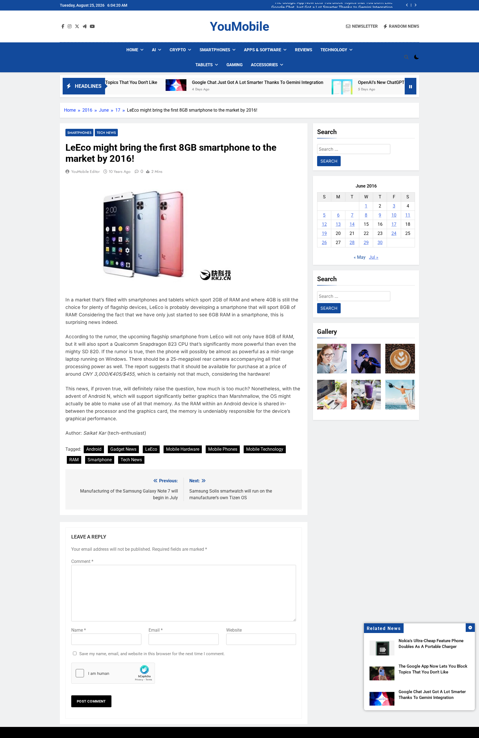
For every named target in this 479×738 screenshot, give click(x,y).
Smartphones (215, 49)
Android (93, 449)
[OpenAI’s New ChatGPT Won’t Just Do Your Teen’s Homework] (315, 89)
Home (132, 49)
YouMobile (239, 26)
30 (380, 242)
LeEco (151, 449)
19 (324, 233)
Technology (333, 49)
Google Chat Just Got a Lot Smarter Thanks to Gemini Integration (332, 5)
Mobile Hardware (182, 449)
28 (352, 242)
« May (360, 257)
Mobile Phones (222, 449)
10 (393, 215)
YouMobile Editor (85, 171)
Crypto (178, 49)
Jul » (373, 257)
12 (324, 224)
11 (407, 215)
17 (393, 224)
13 (338, 224)
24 (393, 233)
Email (156, 630)
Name (78, 630)
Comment (82, 561)
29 (366, 242)
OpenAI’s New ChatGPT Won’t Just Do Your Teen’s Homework (392, 82)
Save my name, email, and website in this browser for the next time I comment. (152, 653)
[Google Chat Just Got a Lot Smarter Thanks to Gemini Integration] (149, 85)
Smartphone (100, 459)
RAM (74, 459)
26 (324, 242)
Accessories (264, 64)
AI (154, 49)
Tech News (106, 132)
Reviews (303, 49)
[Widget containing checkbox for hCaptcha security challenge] (113, 673)
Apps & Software (262, 49)
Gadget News (123, 449)
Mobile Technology (264, 449)
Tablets (204, 64)
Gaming (234, 64)
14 (352, 224)
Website (234, 630)
